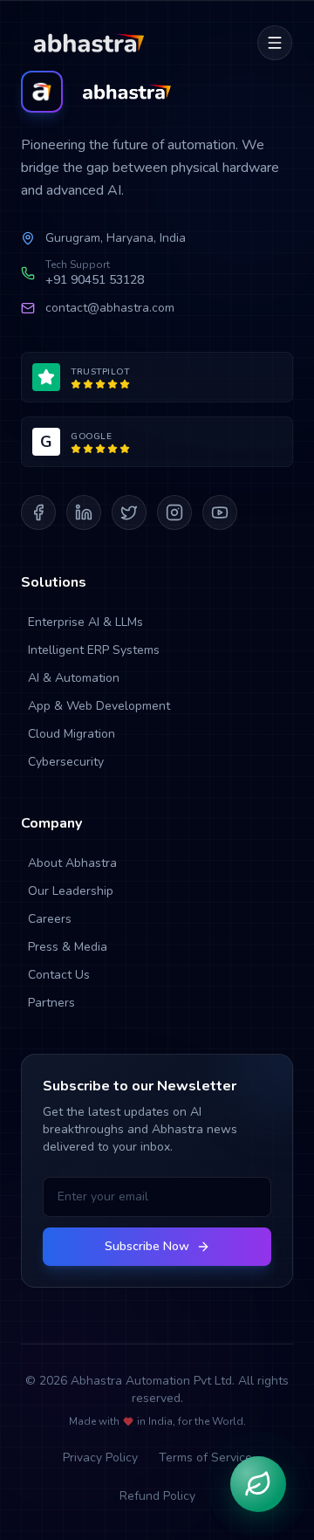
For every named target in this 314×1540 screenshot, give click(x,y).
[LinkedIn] (83, 512)
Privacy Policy (100, 1457)
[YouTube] (219, 512)
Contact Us (59, 974)
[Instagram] (174, 512)
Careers (50, 919)
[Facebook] (38, 512)
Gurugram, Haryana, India (115, 238)
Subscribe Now (147, 1246)
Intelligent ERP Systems (94, 650)
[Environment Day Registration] (258, 1484)
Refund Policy (157, 1496)
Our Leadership (70, 891)
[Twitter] (129, 512)
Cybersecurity (66, 761)
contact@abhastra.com (109, 307)
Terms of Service (205, 1457)
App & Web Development (99, 706)
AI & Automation (73, 678)
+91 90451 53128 (94, 280)
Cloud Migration (71, 733)
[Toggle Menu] (274, 42)
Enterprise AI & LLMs (85, 622)
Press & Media (67, 946)
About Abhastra (72, 863)
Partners (51, 1002)
